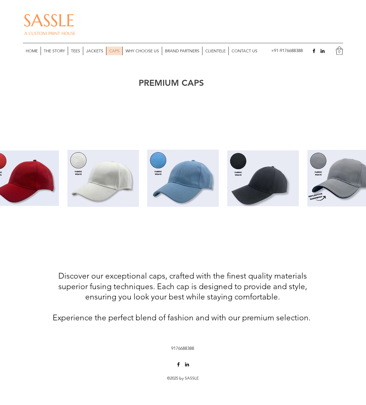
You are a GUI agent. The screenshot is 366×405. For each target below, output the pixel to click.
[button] (285, 51)
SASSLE (48, 20)
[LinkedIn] (322, 51)
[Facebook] (314, 51)
